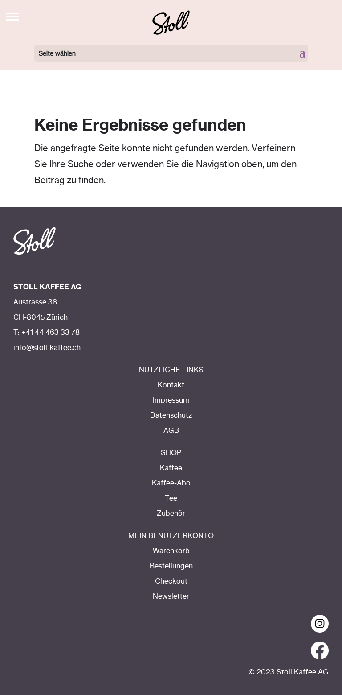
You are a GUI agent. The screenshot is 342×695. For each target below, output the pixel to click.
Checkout (171, 581)
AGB (171, 430)
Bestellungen (171, 566)
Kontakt (171, 385)
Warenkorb (171, 551)
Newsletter (171, 596)
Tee (171, 498)
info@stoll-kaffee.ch (47, 347)
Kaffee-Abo (171, 483)
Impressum (171, 400)
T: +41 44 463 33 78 (46, 332)
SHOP (171, 452)
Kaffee (171, 468)
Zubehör (171, 513)
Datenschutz (171, 415)
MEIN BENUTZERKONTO (171, 535)
